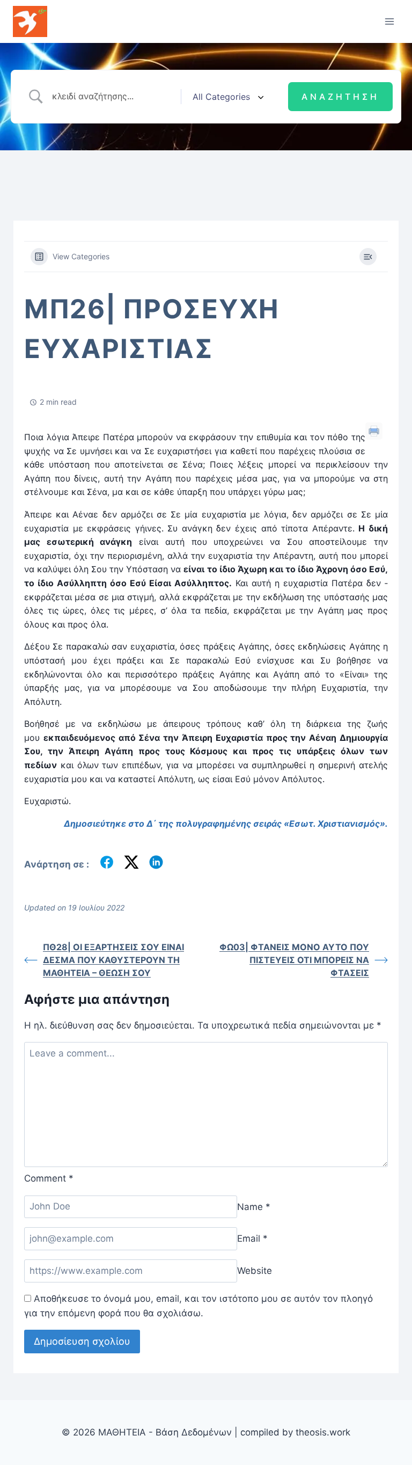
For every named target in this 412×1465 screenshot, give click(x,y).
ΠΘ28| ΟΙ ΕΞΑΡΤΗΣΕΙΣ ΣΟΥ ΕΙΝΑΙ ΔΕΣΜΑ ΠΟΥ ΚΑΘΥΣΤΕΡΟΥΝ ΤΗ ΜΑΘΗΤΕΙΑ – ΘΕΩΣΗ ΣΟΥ (113, 960)
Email (252, 1238)
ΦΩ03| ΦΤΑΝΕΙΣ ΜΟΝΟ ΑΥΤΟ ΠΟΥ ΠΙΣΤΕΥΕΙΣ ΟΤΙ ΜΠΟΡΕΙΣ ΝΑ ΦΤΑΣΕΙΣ (294, 960)
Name (253, 1206)
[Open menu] (389, 21)
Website (254, 1270)
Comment (48, 1178)
